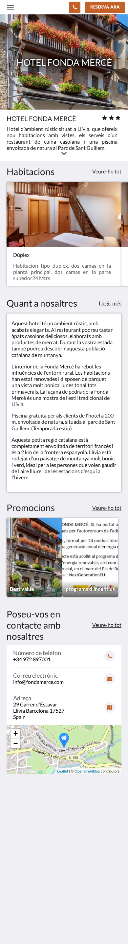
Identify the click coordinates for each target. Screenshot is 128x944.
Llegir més (110, 303)
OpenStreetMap (87, 771)
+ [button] (15, 733)
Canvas (42, 926)
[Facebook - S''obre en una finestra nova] (13, 880)
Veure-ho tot (106, 171)
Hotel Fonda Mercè (39, 7)
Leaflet (62, 771)
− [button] (15, 743)
